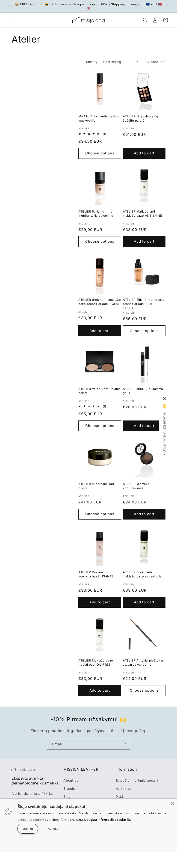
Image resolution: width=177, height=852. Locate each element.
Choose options (99, 153)
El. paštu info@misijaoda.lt (137, 780)
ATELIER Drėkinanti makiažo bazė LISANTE (96, 574)
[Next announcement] (168, 6)
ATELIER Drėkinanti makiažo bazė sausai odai (142, 574)
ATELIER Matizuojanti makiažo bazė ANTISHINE (142, 213)
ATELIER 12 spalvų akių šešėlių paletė (140, 118)
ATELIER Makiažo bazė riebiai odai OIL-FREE (95, 662)
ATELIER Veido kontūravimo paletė (99, 391)
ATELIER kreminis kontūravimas (136, 486)
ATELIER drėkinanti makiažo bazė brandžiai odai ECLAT (99, 302)
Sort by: (92, 62)
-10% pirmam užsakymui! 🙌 (164, 429)
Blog (67, 796)
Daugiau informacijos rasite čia (107, 820)
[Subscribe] (125, 744)
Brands (69, 788)
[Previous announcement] (9, 6)
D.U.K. (120, 796)
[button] (10, 20)
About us (70, 780)
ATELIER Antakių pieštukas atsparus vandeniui (143, 662)
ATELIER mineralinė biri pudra (96, 486)
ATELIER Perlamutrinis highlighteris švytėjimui (96, 213)
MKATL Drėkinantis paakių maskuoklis (98, 118)
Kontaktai (123, 788)
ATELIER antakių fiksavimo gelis (143, 391)
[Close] (172, 803)
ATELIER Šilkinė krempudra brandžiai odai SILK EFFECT (143, 304)
